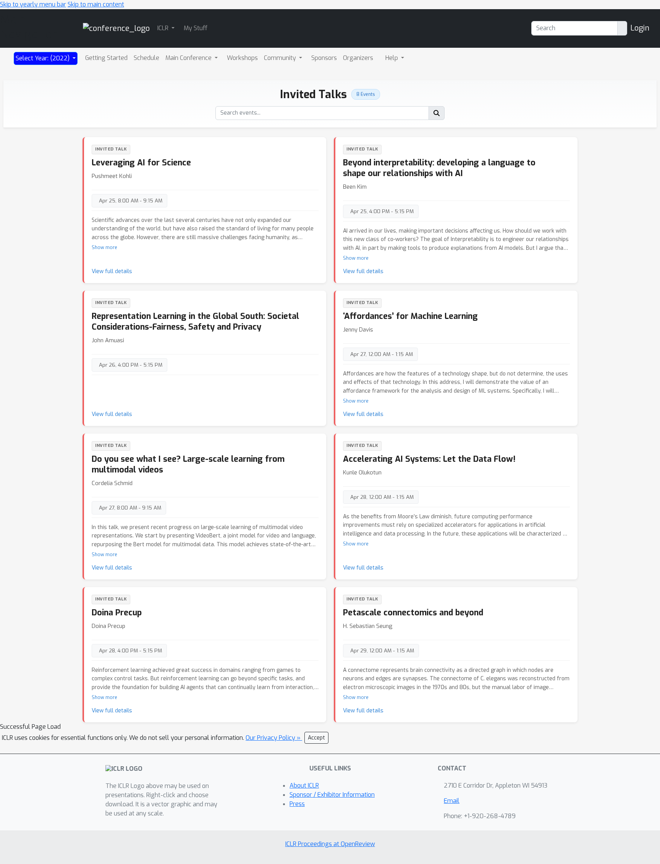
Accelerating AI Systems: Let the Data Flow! (429, 458)
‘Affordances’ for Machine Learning (410, 316)
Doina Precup (117, 612)
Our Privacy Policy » (274, 738)
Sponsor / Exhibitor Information (332, 795)
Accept (316, 737)
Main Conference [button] (189, 58)
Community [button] (281, 58)
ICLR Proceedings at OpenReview (330, 844)
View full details (112, 271)
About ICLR (304, 785)
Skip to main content (96, 4)
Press (297, 804)
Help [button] (392, 58)
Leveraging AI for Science (141, 162)
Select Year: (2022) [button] (43, 58)
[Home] (116, 28)
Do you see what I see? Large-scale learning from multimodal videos (188, 464)
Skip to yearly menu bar (33, 4)
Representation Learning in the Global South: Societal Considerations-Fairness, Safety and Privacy (195, 321)
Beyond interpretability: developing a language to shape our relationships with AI (439, 168)
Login (639, 28)
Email (451, 801)
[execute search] (436, 113)
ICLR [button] (163, 28)
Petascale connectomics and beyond (413, 612)
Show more (104, 247)
